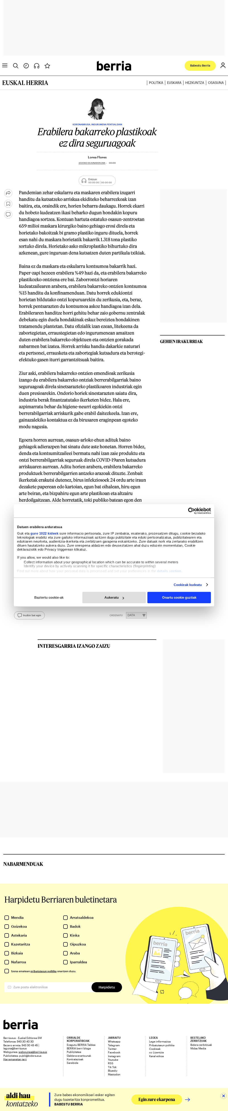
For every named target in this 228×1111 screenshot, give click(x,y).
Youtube (113, 1059)
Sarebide (72, 1062)
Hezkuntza (194, 83)
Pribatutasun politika (161, 1045)
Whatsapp (114, 1041)
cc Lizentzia (156, 1052)
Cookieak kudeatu (188, 585)
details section (169, 571)
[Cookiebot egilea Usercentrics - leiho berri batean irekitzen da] (191, 510)
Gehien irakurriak (181, 341)
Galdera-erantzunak (79, 1055)
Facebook (114, 1052)
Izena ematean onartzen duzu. (43, 971)
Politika (156, 83)
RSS (110, 1063)
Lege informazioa (160, 1041)
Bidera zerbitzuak (201, 1044)
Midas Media (198, 1048)
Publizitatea (74, 1051)
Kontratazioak (75, 1059)
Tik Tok (112, 1067)
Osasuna (216, 83)
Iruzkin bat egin (32, 615)
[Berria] (20, 1028)
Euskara (174, 83)
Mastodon (114, 1074)
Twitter (112, 1048)
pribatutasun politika (44, 971)
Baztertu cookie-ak (48, 597)
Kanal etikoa (156, 1056)
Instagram (114, 1056)
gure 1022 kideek (44, 533)
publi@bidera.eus (30, 1055)
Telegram (114, 1045)
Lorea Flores (97, 157)
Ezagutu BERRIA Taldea (81, 1044)
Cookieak (155, 1048)
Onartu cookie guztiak (179, 597)
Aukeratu (111, 597)
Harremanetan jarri (15, 1059)
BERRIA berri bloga (79, 1048)
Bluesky (112, 1070)
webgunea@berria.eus (32, 1051)
